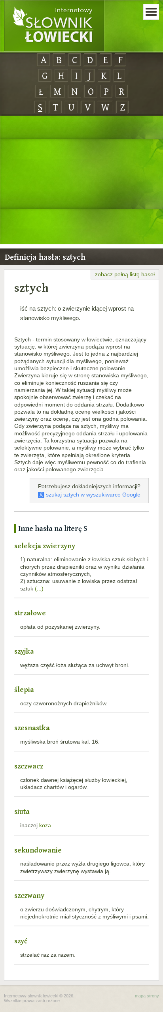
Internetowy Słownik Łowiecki (54, 26)
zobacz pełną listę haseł (125, 274)
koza (45, 825)
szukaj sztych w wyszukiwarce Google (92, 494)
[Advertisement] (81, 180)
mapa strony (147, 995)
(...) (39, 588)
